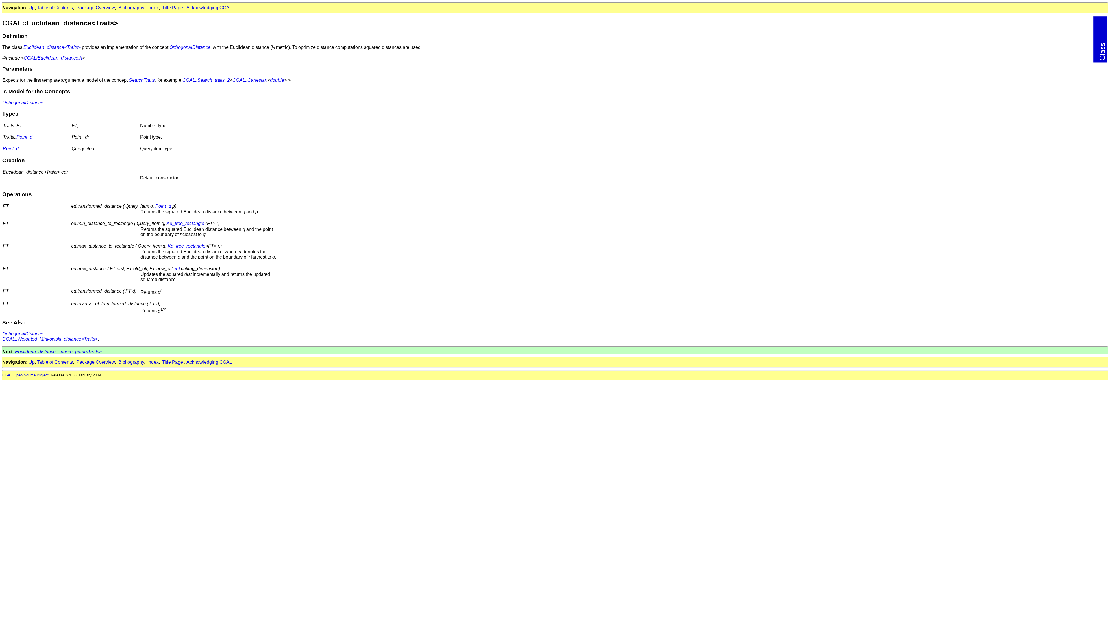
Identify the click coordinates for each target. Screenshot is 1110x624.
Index (153, 7)
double (277, 80)
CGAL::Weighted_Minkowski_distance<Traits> (50, 339)
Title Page (172, 7)
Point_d (24, 137)
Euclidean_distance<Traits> (52, 47)
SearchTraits (142, 80)
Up (32, 7)
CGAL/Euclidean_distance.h (53, 57)
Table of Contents (55, 7)
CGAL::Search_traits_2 (206, 80)
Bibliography (131, 7)
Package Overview (95, 7)
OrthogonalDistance (189, 47)
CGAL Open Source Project (25, 375)
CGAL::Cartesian (249, 80)
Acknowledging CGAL (209, 7)
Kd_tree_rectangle (185, 223)
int (177, 268)
